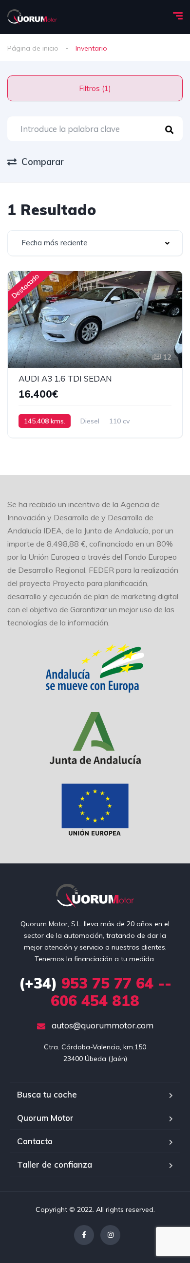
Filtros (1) (95, 88)
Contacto (35, 1141)
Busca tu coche (47, 1094)
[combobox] (95, 243)
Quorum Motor (45, 1118)
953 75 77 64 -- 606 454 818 (95, 992)
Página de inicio (32, 48)
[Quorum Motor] (32, 17)
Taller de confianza (54, 1164)
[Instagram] (110, 1235)
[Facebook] (84, 1235)
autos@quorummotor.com (101, 1025)
